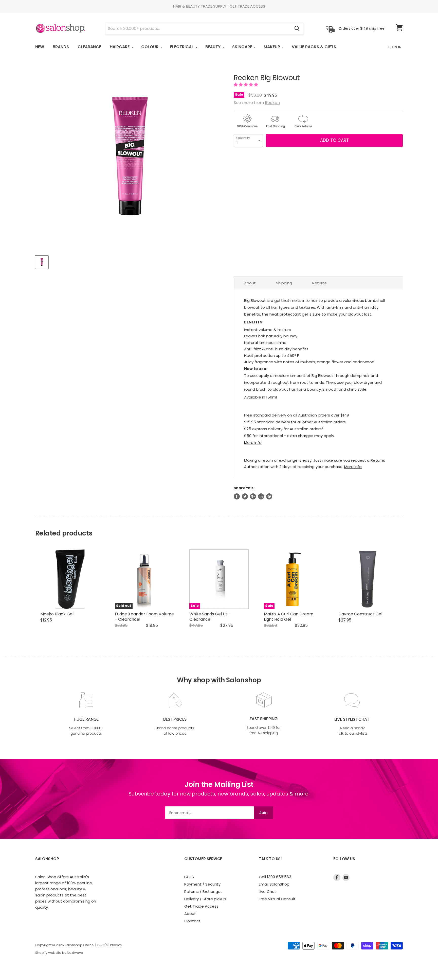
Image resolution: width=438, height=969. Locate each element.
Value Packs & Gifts (314, 47)
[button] (246, 85)
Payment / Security (202, 884)
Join (263, 812)
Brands (61, 47)
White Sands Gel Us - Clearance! (210, 616)
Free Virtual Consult (277, 899)
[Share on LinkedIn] (261, 496)
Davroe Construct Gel (360, 614)
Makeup (272, 47)
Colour (150, 47)
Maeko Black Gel (57, 614)
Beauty (213, 47)
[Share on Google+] (253, 496)
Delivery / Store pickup (205, 899)
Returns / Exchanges (203, 891)
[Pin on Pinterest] (269, 496)
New (39, 47)
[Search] (297, 28)
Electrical (182, 47)
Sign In (395, 46)
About (250, 283)
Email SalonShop (274, 884)
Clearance (89, 47)
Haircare (120, 47)
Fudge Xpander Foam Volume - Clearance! (144, 616)
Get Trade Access (201, 906)
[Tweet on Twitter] (245, 496)
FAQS (189, 876)
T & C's (102, 945)
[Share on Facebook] (237, 496)
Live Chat (267, 891)
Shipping (284, 283)
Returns (319, 283)
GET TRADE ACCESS (247, 6)
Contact (192, 921)
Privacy (116, 945)
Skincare (242, 47)
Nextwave (75, 952)
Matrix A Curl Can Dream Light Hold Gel (288, 616)
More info (253, 442)
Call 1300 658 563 (275, 876)
